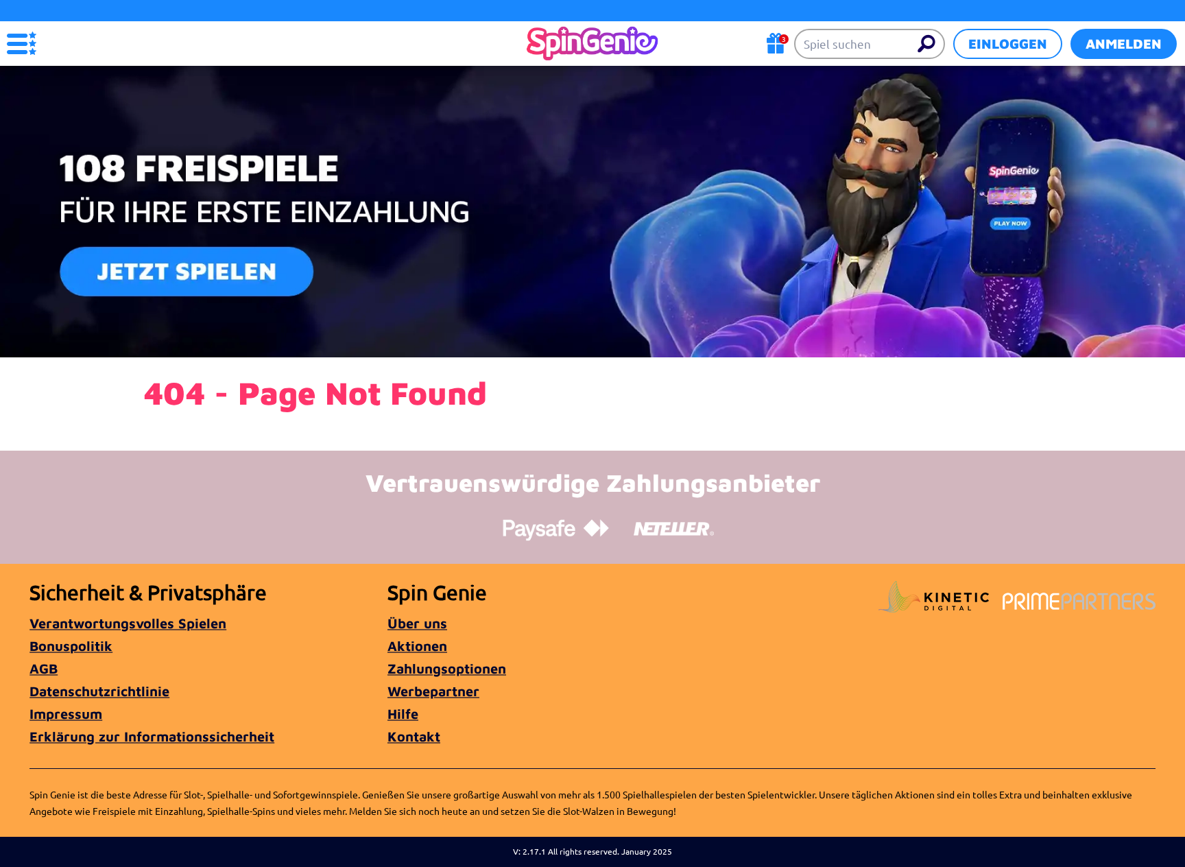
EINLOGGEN (1007, 43)
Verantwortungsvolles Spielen (127, 623)
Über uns (417, 623)
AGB (43, 668)
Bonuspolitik (70, 646)
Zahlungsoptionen (446, 668)
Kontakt (413, 736)
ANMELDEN (1124, 43)
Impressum (65, 714)
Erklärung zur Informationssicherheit (151, 736)
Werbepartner (433, 691)
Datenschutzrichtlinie (99, 691)
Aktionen (417, 646)
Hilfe (402, 714)
